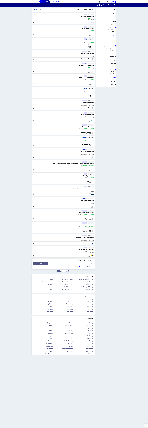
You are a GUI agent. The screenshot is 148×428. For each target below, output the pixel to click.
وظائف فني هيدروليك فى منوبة (47, 286)
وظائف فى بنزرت (50, 301)
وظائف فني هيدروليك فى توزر (48, 291)
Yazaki (89, 46)
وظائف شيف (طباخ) (90, 344)
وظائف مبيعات (90, 336)
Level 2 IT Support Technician (86, 65)
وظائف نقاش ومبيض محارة (68, 340)
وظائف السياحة (70, 322)
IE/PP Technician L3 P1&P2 (87, 90)
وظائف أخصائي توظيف (49, 338)
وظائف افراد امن (50, 322)
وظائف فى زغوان (50, 306)
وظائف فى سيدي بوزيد (49, 307)
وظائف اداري (71, 323)
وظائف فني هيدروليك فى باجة (47, 287)
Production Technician (88, 28)
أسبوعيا (73, 266)
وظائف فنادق (71, 328)
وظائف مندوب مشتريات (49, 341)
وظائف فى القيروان (90, 309)
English (37, 1)
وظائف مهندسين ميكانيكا (68, 333)
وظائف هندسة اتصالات (69, 325)
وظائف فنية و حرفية (49, 328)
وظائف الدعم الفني (90, 349)
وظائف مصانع (91, 346)
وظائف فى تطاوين (50, 309)
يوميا (78, 266)
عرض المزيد (114, 35)
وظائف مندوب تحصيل (69, 341)
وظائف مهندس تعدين (49, 349)
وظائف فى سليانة (50, 311)
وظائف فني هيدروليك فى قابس (87, 287)
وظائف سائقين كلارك (89, 351)
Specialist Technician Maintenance (85, 237)
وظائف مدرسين (50, 331)
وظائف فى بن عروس (69, 303)
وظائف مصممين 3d (49, 327)
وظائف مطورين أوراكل (49, 323)
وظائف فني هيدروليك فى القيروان (47, 281)
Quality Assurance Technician (86, 212)
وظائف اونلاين (91, 341)
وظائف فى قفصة (90, 306)
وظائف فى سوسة (50, 299)
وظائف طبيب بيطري (49, 348)
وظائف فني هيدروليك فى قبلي (87, 291)
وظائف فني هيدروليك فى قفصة (67, 287)
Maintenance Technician (87, 16)
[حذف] (97, 13)
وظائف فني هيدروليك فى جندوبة (47, 284)
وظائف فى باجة (70, 307)
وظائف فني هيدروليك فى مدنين (87, 284)
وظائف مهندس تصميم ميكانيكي (67, 348)
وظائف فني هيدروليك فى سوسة (87, 281)
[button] (105, 2)
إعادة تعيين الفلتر (100, 9)
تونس (33, 1)
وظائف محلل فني (70, 338)
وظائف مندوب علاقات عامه (68, 353)
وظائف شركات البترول (89, 327)
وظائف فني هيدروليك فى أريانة (47, 282)
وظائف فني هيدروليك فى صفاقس (67, 279)
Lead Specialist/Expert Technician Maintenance (82, 188)
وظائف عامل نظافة (70, 331)
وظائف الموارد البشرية (49, 336)
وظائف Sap (71, 335)
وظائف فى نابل (70, 301)
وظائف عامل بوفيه (90, 343)
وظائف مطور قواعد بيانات (48, 335)
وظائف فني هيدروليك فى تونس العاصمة (86, 279)
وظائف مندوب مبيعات (89, 325)
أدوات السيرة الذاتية (94, 2)
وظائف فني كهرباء (90, 328)
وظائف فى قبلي (90, 312)
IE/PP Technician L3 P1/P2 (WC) (86, 77)
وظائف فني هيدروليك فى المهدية (67, 286)
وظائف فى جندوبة (90, 311)
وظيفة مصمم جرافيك (49, 325)
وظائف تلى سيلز (70, 330)
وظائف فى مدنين (90, 307)
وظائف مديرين (91, 322)
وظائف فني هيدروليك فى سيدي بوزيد (86, 286)
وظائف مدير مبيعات (90, 340)
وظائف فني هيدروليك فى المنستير (67, 282)
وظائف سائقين (50, 340)
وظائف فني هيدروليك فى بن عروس (67, 281)
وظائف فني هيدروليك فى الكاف (87, 289)
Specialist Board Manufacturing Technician (83, 176)
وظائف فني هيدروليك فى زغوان (47, 289)
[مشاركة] (33, 22)
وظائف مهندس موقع (89, 348)
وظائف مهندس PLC (89, 353)
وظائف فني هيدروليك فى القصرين (67, 284)
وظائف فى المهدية (69, 304)
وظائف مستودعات (50, 333)
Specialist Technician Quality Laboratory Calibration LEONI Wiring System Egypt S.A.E (73, 163)
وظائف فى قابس (90, 304)
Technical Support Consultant (86, 249)
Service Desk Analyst (88, 102)
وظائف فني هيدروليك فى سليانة (67, 289)
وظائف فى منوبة (50, 304)
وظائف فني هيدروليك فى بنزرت (87, 282)
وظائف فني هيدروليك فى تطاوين (67, 291)
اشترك (40, 263)
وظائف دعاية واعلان (70, 327)
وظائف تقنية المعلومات (69, 336)
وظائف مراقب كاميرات (69, 351)
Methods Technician (89, 139)
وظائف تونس (91, 299)
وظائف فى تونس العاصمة (68, 299)
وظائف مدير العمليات (49, 343)
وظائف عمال (91, 333)
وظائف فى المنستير (90, 303)
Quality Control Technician (87, 200)
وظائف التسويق (90, 323)
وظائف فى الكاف (70, 311)
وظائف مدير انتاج (70, 349)
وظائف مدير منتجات (90, 338)
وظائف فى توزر (70, 306)
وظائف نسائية (71, 346)
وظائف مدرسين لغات (49, 346)
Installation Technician (88, 126)
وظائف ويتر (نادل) (90, 330)
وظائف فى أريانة (50, 303)
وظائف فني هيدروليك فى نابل (48, 279)
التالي (59, 271)
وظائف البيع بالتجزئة (49, 344)
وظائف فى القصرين (70, 309)
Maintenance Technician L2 (87, 41)
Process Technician (89, 225)
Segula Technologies (86, 144)
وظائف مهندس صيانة (69, 344)
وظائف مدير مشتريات (89, 335)
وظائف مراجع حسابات (89, 331)
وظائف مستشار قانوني (49, 330)
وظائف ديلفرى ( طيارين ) (49, 353)
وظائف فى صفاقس (90, 301)
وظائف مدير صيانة (70, 343)
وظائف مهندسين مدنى (49, 351)
